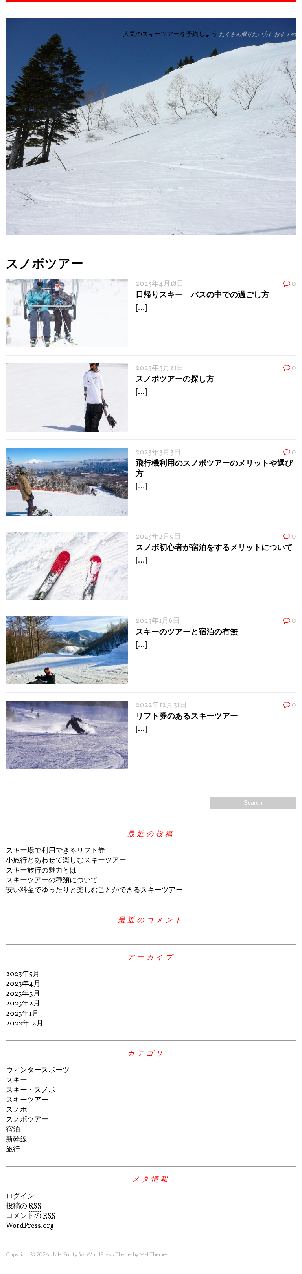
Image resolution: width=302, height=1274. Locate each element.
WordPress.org (30, 1226)
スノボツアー (27, 1120)
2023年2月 (23, 1004)
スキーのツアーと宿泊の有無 (187, 631)
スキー (16, 1080)
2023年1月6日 (158, 621)
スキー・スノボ (30, 1090)
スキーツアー (27, 1100)
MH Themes (154, 1254)
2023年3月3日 (158, 452)
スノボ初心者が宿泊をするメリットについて (214, 547)
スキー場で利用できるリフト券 (55, 851)
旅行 (13, 1149)
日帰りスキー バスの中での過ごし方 (202, 294)
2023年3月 (23, 994)
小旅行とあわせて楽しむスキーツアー (66, 861)
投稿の (23, 1206)
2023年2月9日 (158, 537)
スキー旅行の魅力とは (41, 871)
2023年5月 (23, 974)
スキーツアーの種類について (52, 881)
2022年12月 (24, 1024)
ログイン (20, 1196)
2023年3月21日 (160, 368)
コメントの (30, 1216)
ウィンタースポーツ (38, 1070)
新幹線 (16, 1140)
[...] (141, 308)
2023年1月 (22, 1014)
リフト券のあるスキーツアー (187, 715)
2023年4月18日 (160, 284)
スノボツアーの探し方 (175, 378)
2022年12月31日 (161, 705)
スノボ (16, 1110)
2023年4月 (23, 984)
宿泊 (13, 1130)
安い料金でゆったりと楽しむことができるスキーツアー (94, 890)
